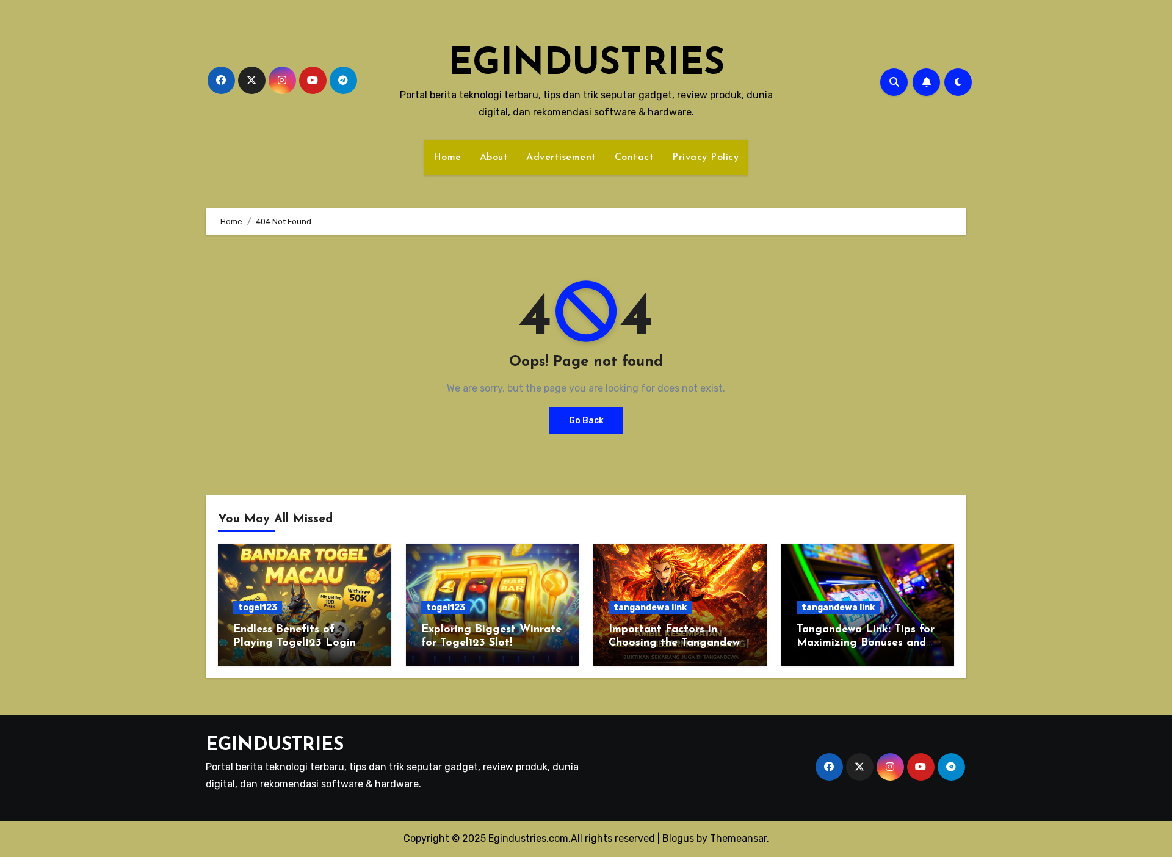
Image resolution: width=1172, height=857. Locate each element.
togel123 (257, 607)
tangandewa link (650, 607)
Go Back (586, 420)
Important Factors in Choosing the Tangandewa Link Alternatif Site (678, 643)
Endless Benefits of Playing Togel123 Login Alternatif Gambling (294, 643)
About (494, 157)
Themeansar (738, 838)
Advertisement (561, 157)
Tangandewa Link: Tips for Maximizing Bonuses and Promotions (866, 643)
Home (447, 157)
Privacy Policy (705, 157)
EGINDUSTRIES (586, 64)
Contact (634, 157)
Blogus (678, 838)
